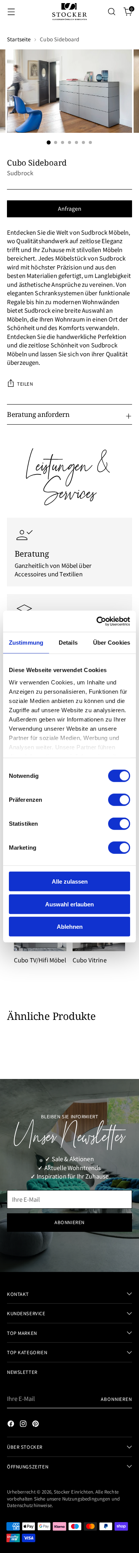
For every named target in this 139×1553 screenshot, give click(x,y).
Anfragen (69, 208)
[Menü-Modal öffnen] (11, 12)
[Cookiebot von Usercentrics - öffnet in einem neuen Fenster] (98, 621)
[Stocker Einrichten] (69, 11)
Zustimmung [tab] (26, 642)
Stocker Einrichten (73, 1491)
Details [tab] (68, 642)
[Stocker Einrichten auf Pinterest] (36, 1425)
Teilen (25, 383)
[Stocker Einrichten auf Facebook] (11, 1425)
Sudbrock (20, 173)
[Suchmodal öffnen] (111, 12)
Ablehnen (70, 926)
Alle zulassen (70, 881)
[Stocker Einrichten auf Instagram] (24, 1425)
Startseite (19, 39)
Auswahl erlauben (69, 904)
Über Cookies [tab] (111, 642)
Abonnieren (116, 1398)
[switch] (119, 800)
